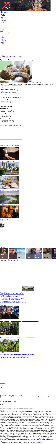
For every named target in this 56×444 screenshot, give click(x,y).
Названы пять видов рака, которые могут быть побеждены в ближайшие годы (12, 291)
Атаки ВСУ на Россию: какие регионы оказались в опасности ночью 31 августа (12, 292)
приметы (1, 222)
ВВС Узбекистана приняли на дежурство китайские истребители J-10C (11, 260)
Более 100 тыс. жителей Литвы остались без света (7, 161)
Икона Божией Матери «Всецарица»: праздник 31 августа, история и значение (11, 219)
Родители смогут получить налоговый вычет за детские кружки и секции (11, 300)
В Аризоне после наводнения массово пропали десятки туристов (10, 296)
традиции (1, 223)
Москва (1, 175)
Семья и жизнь (2, 189)
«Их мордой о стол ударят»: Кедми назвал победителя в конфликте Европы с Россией (19, 321)
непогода (1, 220)
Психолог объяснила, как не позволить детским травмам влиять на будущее (11, 293)
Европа (1, 160)
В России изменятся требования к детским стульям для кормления (10, 301)
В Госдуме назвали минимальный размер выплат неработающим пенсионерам (12, 294)
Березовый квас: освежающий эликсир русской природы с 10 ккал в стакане (11, 139)
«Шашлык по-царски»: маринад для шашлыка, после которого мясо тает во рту (11, 145)
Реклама (10, 383)
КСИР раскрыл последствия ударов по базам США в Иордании (10, 299)
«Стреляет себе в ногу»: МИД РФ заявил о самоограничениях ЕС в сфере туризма (12, 298)
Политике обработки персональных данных (36, 442)
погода (1, 221)
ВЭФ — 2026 (2, 11)
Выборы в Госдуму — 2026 (4, 12)
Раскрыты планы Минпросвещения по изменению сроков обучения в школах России (13, 302)
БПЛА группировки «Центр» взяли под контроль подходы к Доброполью (11, 295)
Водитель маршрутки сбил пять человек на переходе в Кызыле (10, 259)
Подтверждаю (3, 443)
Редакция (7, 383)
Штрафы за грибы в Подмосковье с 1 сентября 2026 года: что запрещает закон (17, 337)
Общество (1, 319)
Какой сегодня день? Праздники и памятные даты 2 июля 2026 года (9, 190)
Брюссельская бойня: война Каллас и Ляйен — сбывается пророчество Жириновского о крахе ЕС (15, 357)
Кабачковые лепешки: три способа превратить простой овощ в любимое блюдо (13, 356)
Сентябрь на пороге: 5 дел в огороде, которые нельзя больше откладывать (17, 354)
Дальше (1, 304)
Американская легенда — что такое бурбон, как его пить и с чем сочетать (10, 125)
